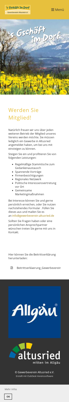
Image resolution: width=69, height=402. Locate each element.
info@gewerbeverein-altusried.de (33, 215)
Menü (59, 9)
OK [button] (8, 396)
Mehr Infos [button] (11, 389)
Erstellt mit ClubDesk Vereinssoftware (34, 376)
